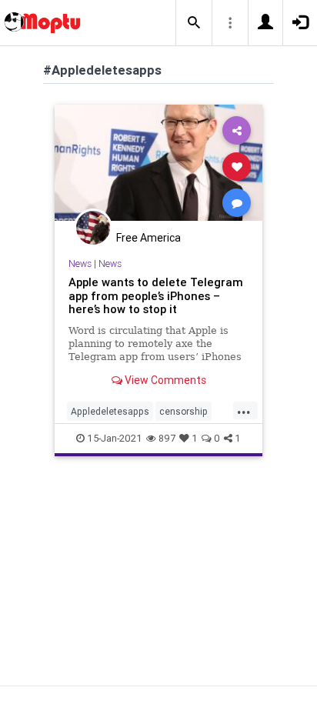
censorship (183, 411)
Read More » (158, 166)
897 (166, 438)
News (80, 263)
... (244, 410)
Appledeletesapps (110, 411)
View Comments (164, 380)
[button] (193, 23)
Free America (148, 238)
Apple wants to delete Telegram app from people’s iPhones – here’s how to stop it (155, 296)
